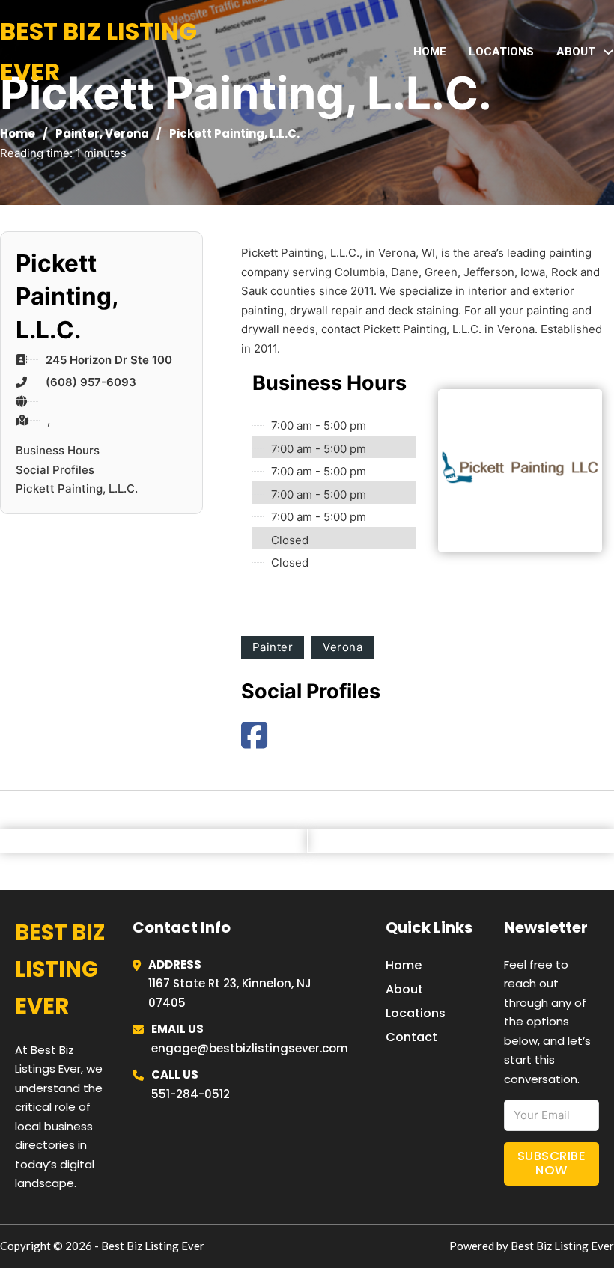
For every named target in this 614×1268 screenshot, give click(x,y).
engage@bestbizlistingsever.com (249, 1048)
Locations (501, 51)
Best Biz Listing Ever (98, 51)
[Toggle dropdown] (608, 52)
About (404, 989)
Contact (411, 1037)
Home (429, 51)
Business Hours (58, 450)
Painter (77, 133)
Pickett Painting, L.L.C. (77, 488)
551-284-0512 (190, 1094)
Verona (127, 133)
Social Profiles (55, 470)
